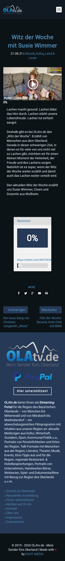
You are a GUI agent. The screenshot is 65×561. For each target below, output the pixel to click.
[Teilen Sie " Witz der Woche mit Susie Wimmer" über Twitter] (25, 293)
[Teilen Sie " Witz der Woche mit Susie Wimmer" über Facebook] (18, 293)
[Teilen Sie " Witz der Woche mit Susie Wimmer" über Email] (39, 293)
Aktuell (29, 53)
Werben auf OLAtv (19, 504)
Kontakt (11, 508)
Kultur (40, 53)
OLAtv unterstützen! (20, 500)
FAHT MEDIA (34, 554)
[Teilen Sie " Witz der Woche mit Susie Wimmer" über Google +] (32, 293)
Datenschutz (15, 522)
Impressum (14, 517)
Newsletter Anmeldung (22, 495)
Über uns (12, 513)
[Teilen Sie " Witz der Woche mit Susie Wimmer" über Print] (46, 293)
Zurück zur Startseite (20, 491)
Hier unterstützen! (32, 391)
